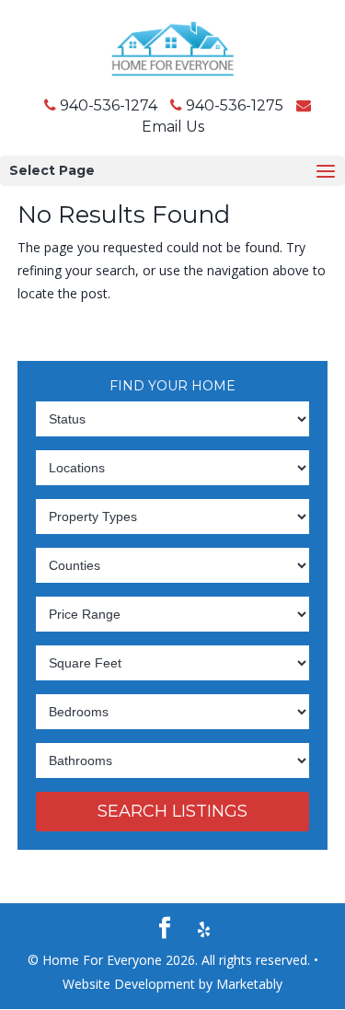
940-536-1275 (234, 105)
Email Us (173, 126)
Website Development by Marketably (172, 984)
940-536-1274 (108, 105)
